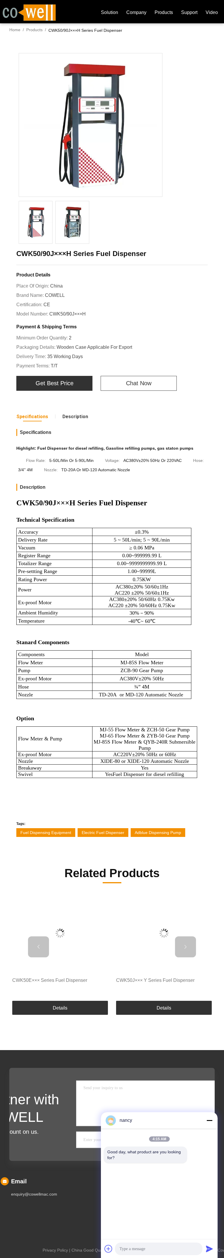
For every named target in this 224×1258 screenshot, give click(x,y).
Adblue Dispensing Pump (158, 832)
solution (109, 12)
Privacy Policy (55, 1250)
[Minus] (209, 1120)
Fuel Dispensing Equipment (45, 832)
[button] (38, 946)
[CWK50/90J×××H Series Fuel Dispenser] (90, 125)
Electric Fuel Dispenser (103, 832)
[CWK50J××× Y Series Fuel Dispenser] (164, 933)
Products (164, 12)
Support (189, 12)
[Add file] (108, 1248)
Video (212, 12)
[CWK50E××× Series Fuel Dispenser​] (60, 933)
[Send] (209, 1248)
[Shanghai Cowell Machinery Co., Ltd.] (29, 12)
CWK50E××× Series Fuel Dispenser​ (49, 980)
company (136, 12)
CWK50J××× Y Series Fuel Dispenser (155, 980)
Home (14, 29)
